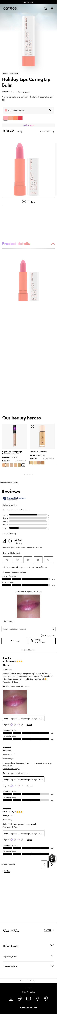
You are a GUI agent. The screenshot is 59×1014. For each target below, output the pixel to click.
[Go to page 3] (29, 474)
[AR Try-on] (32, 426)
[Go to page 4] (32, 474)
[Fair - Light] (35, 462)
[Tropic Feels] (10, 118)
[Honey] (7, 465)
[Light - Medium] (31, 462)
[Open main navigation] (52, 8)
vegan (5, 73)
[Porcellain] (11, 465)
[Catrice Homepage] (10, 8)
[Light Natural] (15, 465)
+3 (23, 465)
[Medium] (39, 462)
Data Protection (28, 991)
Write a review (24, 91)
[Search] (45, 8)
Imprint (28, 987)
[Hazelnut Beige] (19, 465)
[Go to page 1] (24, 474)
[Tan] (42, 462)
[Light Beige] (3, 465)
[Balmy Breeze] (15, 118)
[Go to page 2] (27, 474)
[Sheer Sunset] (5, 118)
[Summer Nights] (20, 118)
